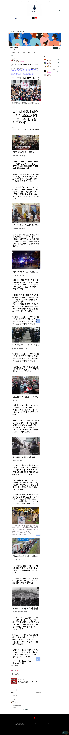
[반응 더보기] (15, 690)
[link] (13, 52)
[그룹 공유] (59, 48)
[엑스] (37, 718)
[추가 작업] (40, 701)
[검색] (50, 48)
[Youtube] (34, 718)
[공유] (40, 59)
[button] (59, 10)
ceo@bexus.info (52, 723)
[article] (26, 384)
